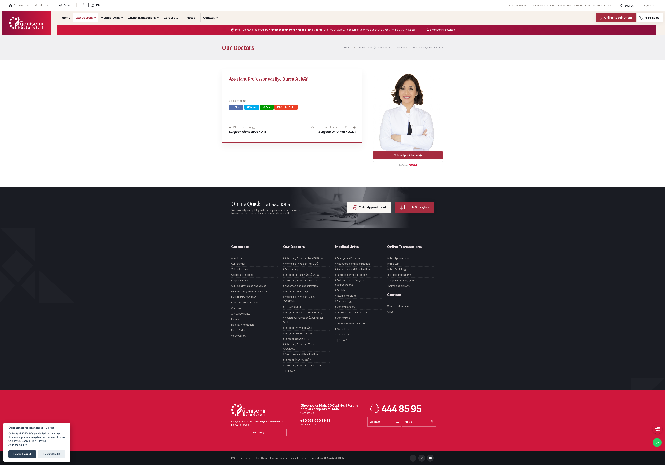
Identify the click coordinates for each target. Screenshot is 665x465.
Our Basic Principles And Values (248, 285)
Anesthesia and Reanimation (301, 285)
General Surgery (345, 306)
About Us (236, 258)
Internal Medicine (346, 295)
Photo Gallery (238, 330)
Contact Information (398, 306)
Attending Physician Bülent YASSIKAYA (299, 299)
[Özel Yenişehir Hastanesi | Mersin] (26, 23)
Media (190, 17)
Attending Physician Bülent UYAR (303, 365)
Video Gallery (238, 335)
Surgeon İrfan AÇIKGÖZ (297, 359)
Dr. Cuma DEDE (293, 306)
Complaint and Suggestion (402, 280)
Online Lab (393, 263)
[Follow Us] (88, 5)
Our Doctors (84, 17)
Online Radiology (396, 269)
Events (235, 319)
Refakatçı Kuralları (279, 458)
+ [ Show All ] (290, 371)
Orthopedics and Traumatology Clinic (331, 127)
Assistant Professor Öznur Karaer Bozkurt (303, 320)
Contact (209, 17)
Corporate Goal (240, 280)
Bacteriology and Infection (351, 274)
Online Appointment (618, 18)
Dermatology (344, 301)
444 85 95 (652, 18)
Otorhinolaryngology (244, 127)
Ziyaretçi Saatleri (299, 458)
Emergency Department (350, 258)
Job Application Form (570, 5)
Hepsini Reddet (51, 454)
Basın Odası (261, 458)
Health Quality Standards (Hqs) (249, 291)
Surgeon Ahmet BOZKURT (248, 132)
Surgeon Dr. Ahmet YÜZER (337, 132)
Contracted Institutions (598, 5)
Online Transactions (142, 17)
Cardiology (342, 329)
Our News (236, 308)
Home (66, 17)
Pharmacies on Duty (543, 5)
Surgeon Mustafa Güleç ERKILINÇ (303, 312)
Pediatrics (342, 290)
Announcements (518, 5)
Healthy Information (242, 324)
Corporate (171, 17)
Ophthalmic (343, 318)
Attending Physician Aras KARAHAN (304, 258)
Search (629, 5)
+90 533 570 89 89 (315, 420)
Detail (411, 29)
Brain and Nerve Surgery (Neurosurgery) (349, 282)
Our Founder (238, 263)
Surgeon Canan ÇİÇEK (297, 291)
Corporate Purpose (242, 274)
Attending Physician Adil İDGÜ (301, 263)
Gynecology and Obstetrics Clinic (355, 323)
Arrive (67, 5)
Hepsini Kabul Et (22, 454)
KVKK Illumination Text (243, 297)
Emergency (291, 269)
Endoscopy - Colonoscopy (351, 312)
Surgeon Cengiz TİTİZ (297, 338)
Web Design (259, 432)
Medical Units (110, 17)
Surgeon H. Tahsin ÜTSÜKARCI (301, 274)
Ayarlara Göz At (17, 444)
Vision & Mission (240, 269)
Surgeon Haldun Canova (298, 333)
